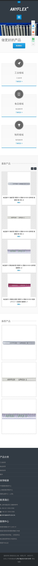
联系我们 (19, 46)
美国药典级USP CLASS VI (8, 527)
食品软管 (3, 466)
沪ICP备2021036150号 (24, 559)
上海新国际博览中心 (6, 490)
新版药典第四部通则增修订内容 (10, 531)
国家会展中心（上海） (7, 494)
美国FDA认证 (4, 543)
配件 (1, 474)
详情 (18, 202)
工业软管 (3, 462)
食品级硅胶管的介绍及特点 (8, 539)
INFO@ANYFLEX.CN (8, 515)
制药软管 (3, 470)
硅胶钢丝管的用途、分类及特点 (10, 535)
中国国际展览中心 (5, 486)
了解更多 (19, 81)
